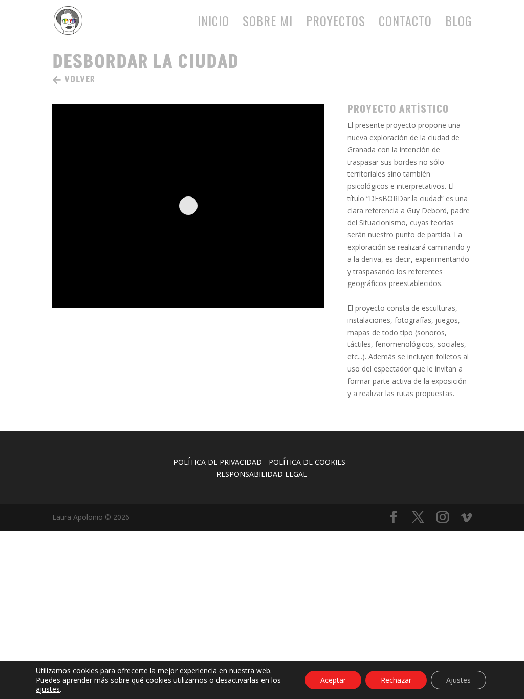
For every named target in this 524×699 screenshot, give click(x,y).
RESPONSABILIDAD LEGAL (261, 474)
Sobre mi (268, 23)
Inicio (213, 23)
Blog (458, 23)
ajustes (48, 689)
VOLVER (79, 79)
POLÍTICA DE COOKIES (307, 462)
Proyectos (335, 23)
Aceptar (333, 680)
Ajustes (458, 680)
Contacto (405, 23)
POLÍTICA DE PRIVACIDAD (217, 462)
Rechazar (396, 680)
